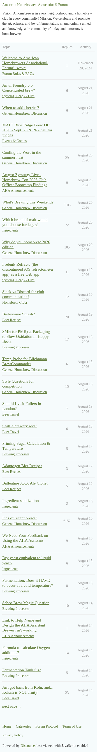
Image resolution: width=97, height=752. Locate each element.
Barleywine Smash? (18, 314)
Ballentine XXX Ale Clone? (25, 483)
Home (6, 726)
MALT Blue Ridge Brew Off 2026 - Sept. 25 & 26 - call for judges (27, 130)
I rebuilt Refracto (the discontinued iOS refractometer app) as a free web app (27, 269)
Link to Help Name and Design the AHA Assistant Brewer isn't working (23, 625)
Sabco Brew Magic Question (25, 603)
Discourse (28, 745)
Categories (23, 726)
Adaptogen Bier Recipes (22, 465)
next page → (11, 706)
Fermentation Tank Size (21, 670)
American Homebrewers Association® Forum (35, 5)
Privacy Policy (12, 735)
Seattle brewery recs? (19, 426)
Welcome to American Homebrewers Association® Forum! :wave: (25, 63)
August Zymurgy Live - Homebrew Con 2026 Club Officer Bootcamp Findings (24, 180)
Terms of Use (71, 726)
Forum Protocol (46, 726)
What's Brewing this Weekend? (27, 202)
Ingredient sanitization (20, 500)
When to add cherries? (20, 107)
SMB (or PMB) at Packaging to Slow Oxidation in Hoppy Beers (26, 336)
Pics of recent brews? (19, 518)
